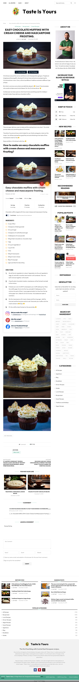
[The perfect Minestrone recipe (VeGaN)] (60, 169)
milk (64, 337)
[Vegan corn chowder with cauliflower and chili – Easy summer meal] (60, 219)
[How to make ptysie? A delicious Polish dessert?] (71, 219)
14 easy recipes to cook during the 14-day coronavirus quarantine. (59, 264)
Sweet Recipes (60, 399)
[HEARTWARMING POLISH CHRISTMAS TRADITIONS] (65, 198)
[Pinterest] (39, 669)
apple (64, 318)
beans (70, 318)
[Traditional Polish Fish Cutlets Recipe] (71, 133)
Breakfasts (59, 381)
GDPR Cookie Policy (50, 677)
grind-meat (68, 332)
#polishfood (42, 314)
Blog (20, 3)
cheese (62, 326)
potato (57, 345)
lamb (69, 334)
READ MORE (71, 68)
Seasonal (58, 353)
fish (56, 332)
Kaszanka (63, 334)
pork (67, 342)
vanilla (64, 358)
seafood (66, 350)
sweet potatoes (59, 355)
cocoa (57, 329)
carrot (57, 324)
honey (57, 334)
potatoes (64, 345)
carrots (64, 324)
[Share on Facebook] (32, 444)
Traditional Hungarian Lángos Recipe (59, 160)
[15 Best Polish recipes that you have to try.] (71, 257)
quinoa (63, 347)
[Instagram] (43, 669)
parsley (66, 339)
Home (4, 3)
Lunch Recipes (60, 392)
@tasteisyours (17, 314)
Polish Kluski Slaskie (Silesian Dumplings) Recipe (70, 246)
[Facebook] (35, 669)
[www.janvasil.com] (65, 84)
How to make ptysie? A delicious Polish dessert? (71, 226)
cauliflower (71, 324)
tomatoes (58, 358)
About (27, 3)
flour (61, 332)
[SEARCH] (71, 3)
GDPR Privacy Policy (62, 677)
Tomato (72, 355)
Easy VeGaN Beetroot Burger (58, 592)
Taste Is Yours (18, 327)
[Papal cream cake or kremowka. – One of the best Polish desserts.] (60, 239)
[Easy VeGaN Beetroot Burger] (45, 594)
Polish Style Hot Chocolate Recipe (39, 491)
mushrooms (70, 337)
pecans (62, 342)
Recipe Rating (8, 526)
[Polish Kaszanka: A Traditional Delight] (71, 169)
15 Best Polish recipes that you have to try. (70, 264)
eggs (71, 329)
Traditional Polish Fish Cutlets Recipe (71, 139)
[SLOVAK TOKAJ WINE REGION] (65, 206)
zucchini (71, 358)
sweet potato (66, 353)
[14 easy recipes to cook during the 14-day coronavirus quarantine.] (60, 257)
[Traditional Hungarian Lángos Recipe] (15, 482)
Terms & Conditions (73, 677)
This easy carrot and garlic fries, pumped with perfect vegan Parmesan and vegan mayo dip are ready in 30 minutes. (64, 585)
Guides (58, 388)
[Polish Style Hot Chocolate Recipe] (39, 482)
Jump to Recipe (21, 72)
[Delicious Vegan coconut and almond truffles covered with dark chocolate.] (45, 601)
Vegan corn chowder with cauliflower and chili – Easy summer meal (59, 228)
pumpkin (57, 347)
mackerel (58, 337)
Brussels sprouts (67, 321)
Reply (49, 509)
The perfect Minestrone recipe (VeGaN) (59, 176)
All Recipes (12, 3)
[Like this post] (30, 444)
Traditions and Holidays (62, 402)
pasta (72, 339)
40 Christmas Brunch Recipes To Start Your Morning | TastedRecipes (28, 508)
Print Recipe (34, 72)
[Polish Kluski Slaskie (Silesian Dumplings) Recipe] (71, 239)
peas (57, 342)
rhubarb (70, 347)
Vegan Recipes (60, 406)
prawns (70, 345)
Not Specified (8, 435)
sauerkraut (58, 350)
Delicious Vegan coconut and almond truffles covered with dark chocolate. (62, 600)
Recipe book (59, 395)
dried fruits (64, 329)
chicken (69, 326)
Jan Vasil (24, 39)
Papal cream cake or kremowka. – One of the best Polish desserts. (59, 247)
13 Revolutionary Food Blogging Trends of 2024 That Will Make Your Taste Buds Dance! (59, 142)
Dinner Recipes (60, 384)
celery (57, 326)
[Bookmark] (75, 3)
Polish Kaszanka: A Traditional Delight (71, 175)
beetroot (58, 321)
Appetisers (59, 374)
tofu (66, 355)
